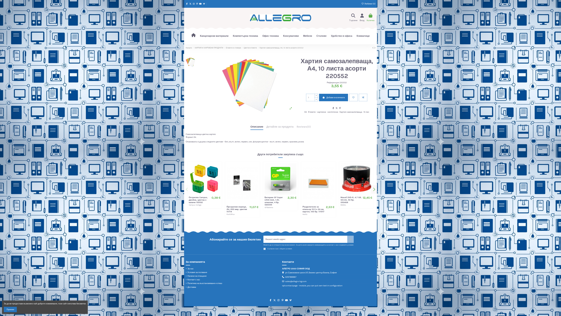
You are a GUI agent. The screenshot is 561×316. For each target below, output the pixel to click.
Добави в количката (335, 97)
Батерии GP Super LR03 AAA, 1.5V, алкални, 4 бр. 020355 (274, 201)
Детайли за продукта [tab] (280, 126)
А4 (305, 112)
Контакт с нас (193, 279)
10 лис (366, 112)
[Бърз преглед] (218, 177)
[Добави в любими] (353, 97)
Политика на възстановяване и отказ (204, 283)
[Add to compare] (363, 97)
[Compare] (218, 172)
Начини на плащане (197, 276)
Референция (333, 82)
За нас (190, 268)
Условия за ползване (197, 272)
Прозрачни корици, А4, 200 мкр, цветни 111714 (237, 209)
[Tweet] (337, 108)
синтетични (332, 112)
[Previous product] (373, 48)
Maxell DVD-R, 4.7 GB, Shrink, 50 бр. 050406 (351, 200)
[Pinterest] (340, 108)
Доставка (191, 287)
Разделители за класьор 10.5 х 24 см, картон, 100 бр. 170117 (313, 209)
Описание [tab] (256, 126)
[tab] (304, 127)
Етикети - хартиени (317, 112)
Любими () (369, 3)
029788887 (290, 277)
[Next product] (374, 48)
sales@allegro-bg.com (296, 281)
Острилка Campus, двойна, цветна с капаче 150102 (198, 200)
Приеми (10, 309)
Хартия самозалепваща (350, 112)
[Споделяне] (333, 108)
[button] (187, 189)
